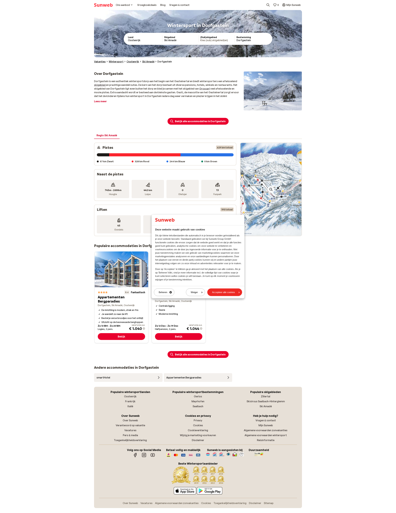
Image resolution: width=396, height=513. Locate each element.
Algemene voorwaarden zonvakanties (265, 430)
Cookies (198, 425)
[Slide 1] (266, 232)
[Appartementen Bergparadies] (121, 297)
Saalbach (198, 406)
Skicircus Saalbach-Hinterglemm (266, 401)
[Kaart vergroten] (271, 189)
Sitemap (268, 503)
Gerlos (198, 396)
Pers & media (130, 435)
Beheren (163, 292)
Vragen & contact (266, 420)
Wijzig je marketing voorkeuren (198, 435)
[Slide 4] (273, 232)
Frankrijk (130, 401)
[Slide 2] (268, 232)
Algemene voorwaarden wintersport (266, 435)
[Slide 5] (276, 232)
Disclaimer (198, 440)
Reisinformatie (265, 440)
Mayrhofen (198, 401)
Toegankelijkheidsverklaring (130, 440)
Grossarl (204, 88)
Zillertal (265, 396)
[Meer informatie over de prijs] (144, 328)
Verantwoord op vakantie (130, 425)
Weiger (194, 292)
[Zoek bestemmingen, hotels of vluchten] (268, 5)
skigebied (100, 84)
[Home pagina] (103, 5)
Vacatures (130, 430)
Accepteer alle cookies (223, 292)
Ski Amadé (266, 406)
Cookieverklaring (198, 430)
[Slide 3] (271, 232)
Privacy (198, 420)
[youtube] (152, 456)
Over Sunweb (130, 420)
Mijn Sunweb (265, 425)
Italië (130, 406)
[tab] (107, 135)
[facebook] (135, 456)
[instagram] (144, 456)
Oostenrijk (130, 396)
